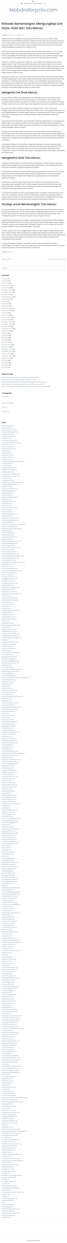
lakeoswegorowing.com (9, 1186)
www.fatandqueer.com (9, 1037)
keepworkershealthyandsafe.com (12, 482)
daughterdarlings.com (9, 436)
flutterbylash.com (7, 1167)
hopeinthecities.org (8, 724)
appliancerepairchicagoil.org (11, 476)
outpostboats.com (8, 720)
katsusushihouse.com (9, 799)
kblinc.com (5, 621)
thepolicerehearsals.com (10, 755)
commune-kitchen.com (9, 787)
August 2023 (6, 331)
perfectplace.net (7, 694)
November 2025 (7, 292)
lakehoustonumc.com (9, 1001)
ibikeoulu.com (6, 825)
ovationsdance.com (8, 682)
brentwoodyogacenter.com (10, 1068)
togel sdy (39, 3)
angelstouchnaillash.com (10, 642)
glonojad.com (6, 808)
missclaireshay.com (8, 426)
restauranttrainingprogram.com (12, 669)
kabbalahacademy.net (9, 644)
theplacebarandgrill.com (10, 932)
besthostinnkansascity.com (10, 1209)
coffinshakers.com (8, 827)
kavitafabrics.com (7, 906)
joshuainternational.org (9, 1009)
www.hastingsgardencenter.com (12, 1102)
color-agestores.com (8, 711)
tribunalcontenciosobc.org (10, 762)
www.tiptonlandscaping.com (11, 1070)
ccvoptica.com (6, 1074)
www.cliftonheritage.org (9, 1062)
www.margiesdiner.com (9, 1051)
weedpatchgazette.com (9, 619)
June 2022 (5, 363)
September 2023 (7, 329)
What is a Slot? (6, 259)
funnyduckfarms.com (8, 1171)
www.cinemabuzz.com (9, 1087)
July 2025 (5, 301)
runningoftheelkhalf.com (10, 1022)
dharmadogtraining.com (10, 1198)
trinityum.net (6, 1108)
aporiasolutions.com (8, 972)
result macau (54, 51)
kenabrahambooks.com (9, 785)
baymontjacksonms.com (9, 881)
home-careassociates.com (10, 703)
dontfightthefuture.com (9, 579)
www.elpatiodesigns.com (10, 1121)
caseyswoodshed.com (9, 944)
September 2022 (7, 356)
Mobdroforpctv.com (33, 9)
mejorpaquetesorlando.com (11, 636)
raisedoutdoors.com (8, 589)
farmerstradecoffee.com (9, 988)
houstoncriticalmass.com (10, 751)
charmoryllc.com (7, 747)
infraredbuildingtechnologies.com (13, 556)
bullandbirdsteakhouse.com (11, 1058)
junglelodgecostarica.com (10, 862)
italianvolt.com (6, 608)
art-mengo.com (7, 850)
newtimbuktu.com (7, 455)
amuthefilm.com (7, 789)
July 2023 (5, 333)
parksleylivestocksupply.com (11, 707)
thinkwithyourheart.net (9, 592)
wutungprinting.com (8, 875)
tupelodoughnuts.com (9, 629)
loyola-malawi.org (7, 715)
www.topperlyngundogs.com (11, 1020)
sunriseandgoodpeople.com (11, 892)
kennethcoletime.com (9, 837)
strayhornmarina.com (9, 770)
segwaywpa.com (7, 974)
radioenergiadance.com (9, 514)
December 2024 (7, 308)
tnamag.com (6, 965)
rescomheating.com (8, 1205)
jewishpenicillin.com (8, 673)
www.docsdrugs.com (8, 1049)
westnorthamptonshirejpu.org (12, 529)
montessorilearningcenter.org (12, 1144)
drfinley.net (5, 1179)
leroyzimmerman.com (9, 1177)
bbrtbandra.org (7, 495)
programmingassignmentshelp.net (13, 461)
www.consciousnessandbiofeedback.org (15, 1098)
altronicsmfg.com (7, 457)
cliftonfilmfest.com (8, 585)
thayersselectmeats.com (9, 969)
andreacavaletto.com (8, 705)
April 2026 (5, 281)
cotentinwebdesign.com (9, 543)
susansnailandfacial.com (10, 1011)
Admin (22, 35)
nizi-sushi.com (6, 848)
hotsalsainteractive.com (9, 440)
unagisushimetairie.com (9, 489)
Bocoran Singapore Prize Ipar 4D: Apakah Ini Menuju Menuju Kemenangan (26, 386)
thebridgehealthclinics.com (10, 978)
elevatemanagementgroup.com (12, 1175)
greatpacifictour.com (8, 917)
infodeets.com (6, 438)
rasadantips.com (7, 453)
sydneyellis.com (7, 665)
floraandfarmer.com (8, 564)
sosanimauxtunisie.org (9, 508)
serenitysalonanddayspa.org (11, 442)
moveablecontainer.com (9, 537)
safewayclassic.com (8, 472)
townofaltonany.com (8, 883)
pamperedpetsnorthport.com (11, 625)
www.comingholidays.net (10, 743)
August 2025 (6, 299)
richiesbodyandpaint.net (10, 432)
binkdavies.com (7, 781)
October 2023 (6, 326)
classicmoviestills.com (9, 734)
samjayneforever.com (9, 1148)
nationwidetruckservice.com (11, 913)
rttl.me (4, 1203)
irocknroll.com (6, 596)
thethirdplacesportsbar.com (11, 1112)
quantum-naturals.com (9, 1142)
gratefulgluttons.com (9, 726)
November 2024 (7, 310)
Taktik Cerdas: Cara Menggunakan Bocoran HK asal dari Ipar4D (22, 384)
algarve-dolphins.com (9, 869)
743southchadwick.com (9, 573)
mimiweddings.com (8, 1207)
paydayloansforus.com (9, 468)
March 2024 (5, 315)
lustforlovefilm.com (8, 791)
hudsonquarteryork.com (10, 1123)
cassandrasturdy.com (9, 730)
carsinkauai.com (7, 1156)
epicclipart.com (6, 499)
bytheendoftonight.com (9, 722)
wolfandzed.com (7, 1083)
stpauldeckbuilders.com (9, 1043)
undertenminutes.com (9, 449)
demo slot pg (33, 3)
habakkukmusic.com (8, 1003)
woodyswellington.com (9, 1116)
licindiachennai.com (8, 434)
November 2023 (7, 324)
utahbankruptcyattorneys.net (11, 594)
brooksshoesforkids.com (10, 967)
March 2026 (5, 283)
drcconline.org (6, 930)
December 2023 (7, 322)
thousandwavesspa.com (9, 921)
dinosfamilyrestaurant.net (10, 554)
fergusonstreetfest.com (9, 1146)
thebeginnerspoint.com (9, 741)
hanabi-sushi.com (7, 1081)
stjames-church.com (8, 812)
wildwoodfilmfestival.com (10, 526)
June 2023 (5, 335)
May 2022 (5, 365)
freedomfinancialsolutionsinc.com (13, 1028)
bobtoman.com (7, 505)
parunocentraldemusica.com (11, 1129)
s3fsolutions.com (7, 566)
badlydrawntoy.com (8, 999)
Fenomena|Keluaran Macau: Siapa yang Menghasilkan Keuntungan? (24, 382)
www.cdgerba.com (7, 1127)
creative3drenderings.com (10, 986)
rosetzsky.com (6, 806)
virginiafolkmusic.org (9, 680)
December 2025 (7, 290)
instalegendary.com (8, 480)
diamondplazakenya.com (10, 1135)
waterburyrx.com (7, 934)
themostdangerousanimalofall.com (13, 753)
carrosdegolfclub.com (9, 560)
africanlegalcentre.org (9, 797)
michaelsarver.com (8, 655)
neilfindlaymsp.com (8, 925)
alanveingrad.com (7, 871)
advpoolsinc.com (7, 936)
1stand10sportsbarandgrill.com (12, 638)
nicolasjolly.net (6, 793)
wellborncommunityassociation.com (13, 524)
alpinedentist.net (7, 512)
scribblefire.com (7, 699)
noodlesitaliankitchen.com (10, 484)
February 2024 (6, 317)
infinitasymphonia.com (9, 795)
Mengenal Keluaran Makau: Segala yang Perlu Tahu (19, 380)
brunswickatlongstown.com (11, 841)
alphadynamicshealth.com (10, 1165)
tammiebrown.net (7, 854)
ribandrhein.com (7, 684)
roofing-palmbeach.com (9, 577)
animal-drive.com (7, 963)
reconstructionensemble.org (11, 904)
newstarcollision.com (8, 648)
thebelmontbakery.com (9, 470)
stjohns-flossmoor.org (9, 898)
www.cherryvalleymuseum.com (12, 541)
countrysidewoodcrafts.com (11, 474)
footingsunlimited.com (9, 1045)
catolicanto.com (7, 688)
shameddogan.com (8, 982)
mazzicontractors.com (9, 1110)
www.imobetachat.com (9, 995)
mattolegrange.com (8, 860)
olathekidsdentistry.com (9, 631)
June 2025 (5, 304)
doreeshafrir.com (7, 816)
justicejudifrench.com (9, 831)
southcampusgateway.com (10, 520)
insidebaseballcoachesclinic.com (12, 1154)
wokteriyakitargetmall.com (10, 661)
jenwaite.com (6, 1173)
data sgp (26, 3)
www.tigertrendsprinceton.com (12, 1016)
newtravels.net (6, 466)
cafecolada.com (7, 736)
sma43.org (5, 1064)
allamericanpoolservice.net (10, 671)
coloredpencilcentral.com (10, 583)
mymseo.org (6, 1194)
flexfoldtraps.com (7, 1030)
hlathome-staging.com (9, 659)
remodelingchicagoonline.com (11, 1066)
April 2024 (5, 313)
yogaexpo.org (6, 701)
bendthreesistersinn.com (10, 896)
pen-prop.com (6, 1014)
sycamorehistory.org (8, 1093)
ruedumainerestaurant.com (11, 804)
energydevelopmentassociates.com (13, 562)
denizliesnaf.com (7, 948)
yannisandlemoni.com (9, 617)
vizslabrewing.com (8, 613)
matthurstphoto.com (8, 1150)
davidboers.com (7, 993)
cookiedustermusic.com (9, 902)
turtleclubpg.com (7, 915)
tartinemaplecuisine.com (10, 844)
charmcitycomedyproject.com (11, 818)
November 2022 (7, 351)
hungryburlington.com (9, 839)
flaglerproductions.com (9, 772)
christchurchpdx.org (8, 783)
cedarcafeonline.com (8, 445)
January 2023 (6, 347)
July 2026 (5, 279)
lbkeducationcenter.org (9, 690)
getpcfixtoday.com (8, 493)
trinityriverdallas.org (8, 692)
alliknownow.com (7, 757)
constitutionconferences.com (11, 951)
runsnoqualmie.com (8, 1047)
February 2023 (6, 345)
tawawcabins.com (7, 602)
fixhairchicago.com (8, 946)
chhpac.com (5, 1196)
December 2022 (7, 349)
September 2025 (7, 297)
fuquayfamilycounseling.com (11, 1188)
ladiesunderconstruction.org (11, 547)
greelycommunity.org (9, 802)
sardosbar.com (6, 606)
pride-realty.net (7, 1163)
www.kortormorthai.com (10, 1035)
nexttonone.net (7, 1005)
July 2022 (5, 360)
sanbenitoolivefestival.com (10, 732)
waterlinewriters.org (8, 980)
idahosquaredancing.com (10, 600)
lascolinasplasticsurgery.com (11, 1060)
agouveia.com (6, 1190)
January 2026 (6, 288)
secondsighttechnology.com (11, 652)
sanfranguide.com (8, 745)
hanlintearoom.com (8, 1169)
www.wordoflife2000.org (10, 598)
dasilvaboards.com (8, 766)
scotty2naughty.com (8, 814)
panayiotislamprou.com (9, 518)
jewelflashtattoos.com (9, 491)
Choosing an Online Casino (56, 259)
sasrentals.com (7, 650)
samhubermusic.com (8, 1215)
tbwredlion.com (7, 1137)
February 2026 (6, 285)
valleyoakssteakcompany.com (11, 942)
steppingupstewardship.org (11, 1072)
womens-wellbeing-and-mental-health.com (16, 678)
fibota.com (5, 1125)
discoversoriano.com (8, 739)
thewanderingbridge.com (10, 833)
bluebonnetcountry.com (9, 497)
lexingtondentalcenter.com (10, 663)
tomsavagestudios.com (9, 676)
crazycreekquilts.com (8, 778)
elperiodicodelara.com (9, 430)
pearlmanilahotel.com (9, 501)
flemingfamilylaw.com (9, 1182)
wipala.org (5, 713)
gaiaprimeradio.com (8, 852)
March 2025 (5, 306)
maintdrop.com (7, 503)
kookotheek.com (7, 516)
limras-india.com (7, 428)
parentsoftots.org (8, 984)
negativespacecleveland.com (11, 888)
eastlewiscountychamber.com (11, 760)
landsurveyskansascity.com (10, 1041)
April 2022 (5, 367)
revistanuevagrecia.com (9, 810)
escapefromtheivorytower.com (12, 571)
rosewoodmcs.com (8, 1091)
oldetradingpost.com (8, 545)
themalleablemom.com (9, 835)
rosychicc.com (6, 718)
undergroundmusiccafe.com (11, 1213)
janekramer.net (7, 846)
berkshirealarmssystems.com (11, 610)
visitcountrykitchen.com (9, 867)
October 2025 (6, 295)
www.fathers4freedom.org (10, 1018)
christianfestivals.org (8, 864)
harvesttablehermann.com (10, 558)
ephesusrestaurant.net (9, 1114)
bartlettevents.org (8, 535)
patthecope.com (7, 953)
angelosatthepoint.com (9, 938)
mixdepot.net (6, 1089)
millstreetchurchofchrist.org (11, 1158)
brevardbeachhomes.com (10, 568)
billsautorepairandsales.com (11, 1140)
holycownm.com (7, 911)
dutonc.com (5, 856)
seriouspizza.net (7, 957)
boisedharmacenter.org (9, 709)
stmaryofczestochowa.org (10, 829)
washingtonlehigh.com (9, 1077)
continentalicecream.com (10, 776)
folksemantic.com (7, 604)
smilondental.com (7, 646)
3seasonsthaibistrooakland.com (12, 697)
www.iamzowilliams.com (9, 1100)
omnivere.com (6, 451)
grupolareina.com (7, 539)
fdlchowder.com (7, 1053)
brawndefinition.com (8, 774)
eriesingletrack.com (8, 623)
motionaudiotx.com (8, 1200)
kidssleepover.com (8, 463)
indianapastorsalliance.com (10, 940)
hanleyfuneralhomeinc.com (10, 634)
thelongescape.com (8, 858)
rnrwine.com (6, 1184)
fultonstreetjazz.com (8, 533)
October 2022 (6, 354)
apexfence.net (6, 1217)
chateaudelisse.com (8, 522)
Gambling (10, 252)
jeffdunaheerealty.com (9, 1024)
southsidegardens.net (9, 1106)
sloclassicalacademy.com (10, 764)
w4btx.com (5, 640)
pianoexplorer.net (8, 1104)
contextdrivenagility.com (10, 823)
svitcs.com (5, 955)
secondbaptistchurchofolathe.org (13, 1192)
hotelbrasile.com (7, 531)
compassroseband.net (9, 959)
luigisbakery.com (7, 1079)
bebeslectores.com (8, 550)
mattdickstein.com (8, 997)
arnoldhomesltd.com (8, 581)
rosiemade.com (7, 627)
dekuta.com (5, 1085)
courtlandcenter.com (8, 923)
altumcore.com (6, 961)
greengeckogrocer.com (9, 657)
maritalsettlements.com (9, 877)
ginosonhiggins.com (8, 873)
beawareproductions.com (10, 820)
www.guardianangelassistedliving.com (14, 1131)
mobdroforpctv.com (8, 728)
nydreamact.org (7, 487)
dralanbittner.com (7, 615)
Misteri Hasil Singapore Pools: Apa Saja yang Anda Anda (20, 377)
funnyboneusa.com (8, 900)
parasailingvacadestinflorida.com (12, 1161)
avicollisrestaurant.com (9, 927)
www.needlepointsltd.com (10, 1056)
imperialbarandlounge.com (10, 587)
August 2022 (6, 358)
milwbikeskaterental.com (10, 879)
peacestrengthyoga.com (10, 1026)
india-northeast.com (8, 575)
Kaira (38, 1240)
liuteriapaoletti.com (8, 890)
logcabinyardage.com (9, 990)
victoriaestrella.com (8, 919)
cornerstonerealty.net (9, 1095)
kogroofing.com (7, 510)
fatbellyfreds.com (7, 1119)
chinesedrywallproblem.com (11, 894)
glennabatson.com (8, 768)
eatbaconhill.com (7, 459)
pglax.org (5, 885)
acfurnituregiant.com (9, 447)
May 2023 (5, 338)
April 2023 (5, 340)
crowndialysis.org (7, 667)
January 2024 (6, 320)
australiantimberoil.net (9, 552)
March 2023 (5, 342)
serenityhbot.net (7, 1007)
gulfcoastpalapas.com (9, 976)
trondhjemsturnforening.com (11, 1133)
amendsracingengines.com (10, 1032)
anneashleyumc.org (8, 1039)
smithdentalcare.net (8, 1211)
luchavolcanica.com (8, 909)
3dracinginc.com (7, 749)
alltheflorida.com (7, 1152)
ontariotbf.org (6, 478)
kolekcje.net (6, 686)
